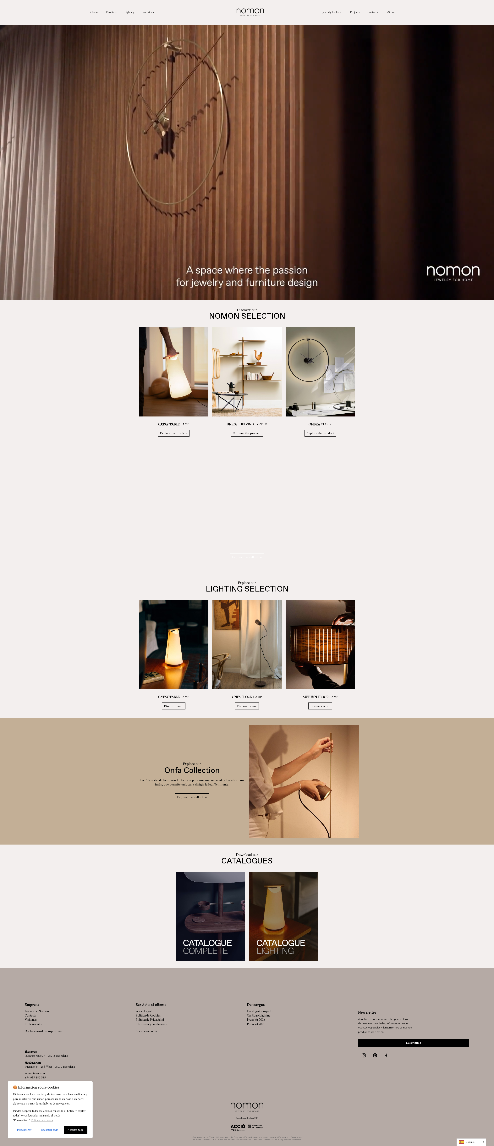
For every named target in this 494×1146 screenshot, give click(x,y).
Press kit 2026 (256, 1024)
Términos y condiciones (151, 1024)
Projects (355, 12)
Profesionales (33, 1024)
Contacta (30, 1015)
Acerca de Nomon (37, 1011)
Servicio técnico (146, 1031)
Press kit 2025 (256, 1020)
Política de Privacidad (150, 1020)
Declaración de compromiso (43, 1031)
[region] (50, 1109)
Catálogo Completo (259, 1011)
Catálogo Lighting (258, 1015)
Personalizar (24, 1130)
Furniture (111, 12)
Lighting (129, 12)
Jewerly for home (332, 12)
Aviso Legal (143, 1011)
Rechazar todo (49, 1130)
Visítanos (31, 1020)
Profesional (148, 12)
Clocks (94, 12)
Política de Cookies (148, 1015)
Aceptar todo (75, 1130)
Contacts (372, 12)
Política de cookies (42, 1120)
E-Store (390, 12)
